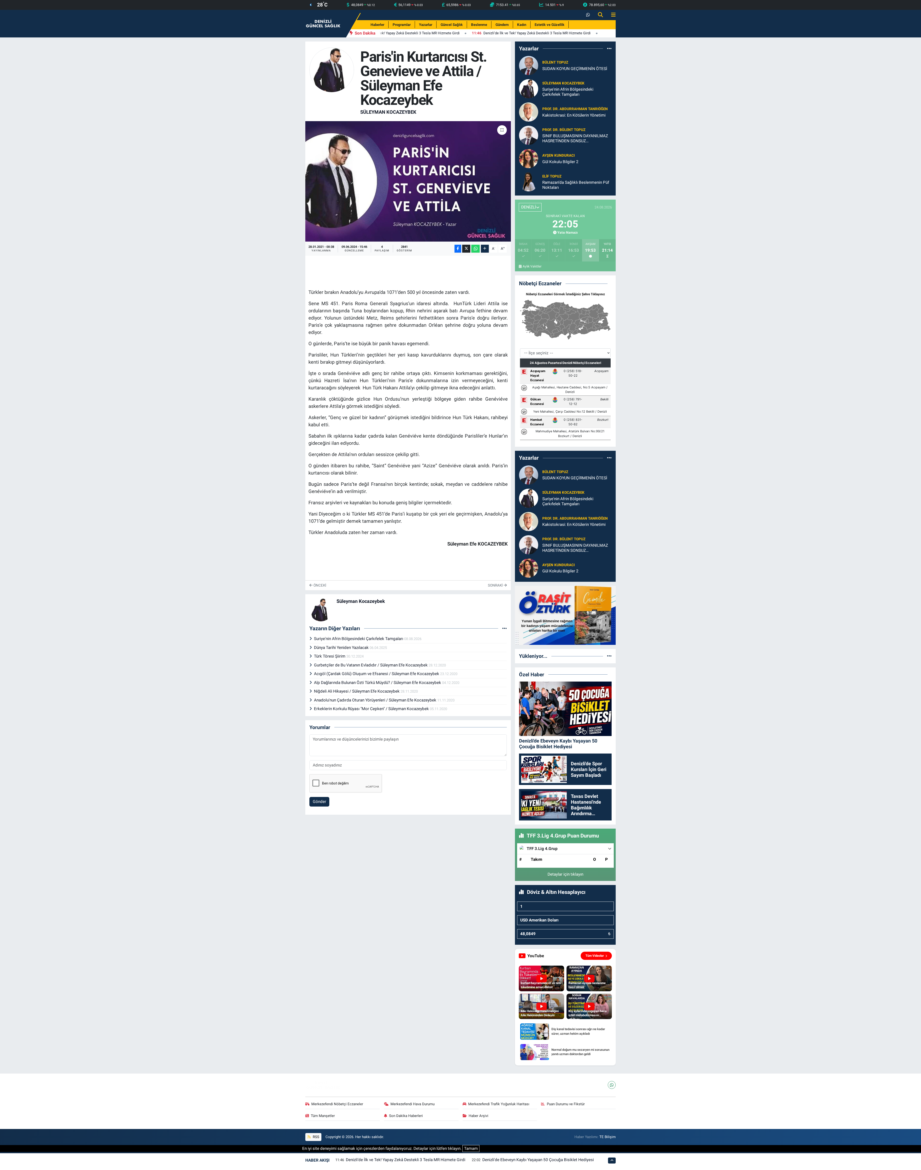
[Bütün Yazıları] (504, 628)
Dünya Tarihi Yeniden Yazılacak (342, 647)
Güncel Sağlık (452, 25)
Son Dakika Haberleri (406, 1116)
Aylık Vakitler (532, 266)
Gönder (319, 801)
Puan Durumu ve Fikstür (566, 1104)
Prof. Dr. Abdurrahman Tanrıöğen (575, 109)
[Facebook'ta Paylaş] (458, 249)
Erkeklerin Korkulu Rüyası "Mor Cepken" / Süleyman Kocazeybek (372, 708)
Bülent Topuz (555, 62)
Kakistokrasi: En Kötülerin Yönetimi (574, 115)
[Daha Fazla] (485, 249)
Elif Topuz (551, 176)
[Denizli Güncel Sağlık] (323, 23)
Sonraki (496, 585)
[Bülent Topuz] (528, 65)
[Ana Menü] (611, 15)
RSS (315, 1137)
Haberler (377, 25)
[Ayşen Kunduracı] (528, 158)
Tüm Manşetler (323, 1116)
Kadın (521, 25)
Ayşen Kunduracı (558, 155)
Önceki (319, 585)
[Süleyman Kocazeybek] (331, 69)
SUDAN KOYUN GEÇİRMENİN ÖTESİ (574, 68)
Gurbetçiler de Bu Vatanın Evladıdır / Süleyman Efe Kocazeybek (371, 665)
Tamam (471, 1148)
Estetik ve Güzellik (549, 25)
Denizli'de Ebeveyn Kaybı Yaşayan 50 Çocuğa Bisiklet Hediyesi (538, 1159)
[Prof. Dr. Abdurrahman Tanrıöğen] (528, 111)
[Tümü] (609, 48)
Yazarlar (425, 25)
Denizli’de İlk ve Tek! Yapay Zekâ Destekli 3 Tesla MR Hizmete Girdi (405, 1159)
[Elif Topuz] (528, 181)
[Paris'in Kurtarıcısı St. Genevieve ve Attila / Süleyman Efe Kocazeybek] (408, 181)
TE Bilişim (607, 1137)
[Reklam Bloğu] (565, 615)
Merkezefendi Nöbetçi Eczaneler (337, 1104)
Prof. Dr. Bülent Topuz (563, 130)
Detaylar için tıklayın (565, 874)
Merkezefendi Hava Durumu (412, 1104)
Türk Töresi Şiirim (330, 656)
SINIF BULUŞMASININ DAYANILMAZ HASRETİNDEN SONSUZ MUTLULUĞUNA (575, 138)
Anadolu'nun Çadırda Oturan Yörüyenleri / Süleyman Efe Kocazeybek (375, 700)
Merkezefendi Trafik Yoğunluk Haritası (498, 1104)
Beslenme (479, 25)
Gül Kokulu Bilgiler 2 (560, 161)
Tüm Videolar (594, 955)
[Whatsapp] (612, 1085)
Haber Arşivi (478, 1116)
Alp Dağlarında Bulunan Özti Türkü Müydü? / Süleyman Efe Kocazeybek (378, 682)
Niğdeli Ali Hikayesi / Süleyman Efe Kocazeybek (357, 691)
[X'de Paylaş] (466, 249)
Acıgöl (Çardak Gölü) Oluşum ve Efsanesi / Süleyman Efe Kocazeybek (377, 673)
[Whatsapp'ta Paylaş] (475, 249)
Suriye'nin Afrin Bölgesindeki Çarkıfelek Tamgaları (359, 638)
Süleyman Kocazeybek (388, 112)
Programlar (402, 25)
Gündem (502, 25)
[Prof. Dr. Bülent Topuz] (528, 135)
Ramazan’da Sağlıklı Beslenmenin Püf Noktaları (575, 185)
